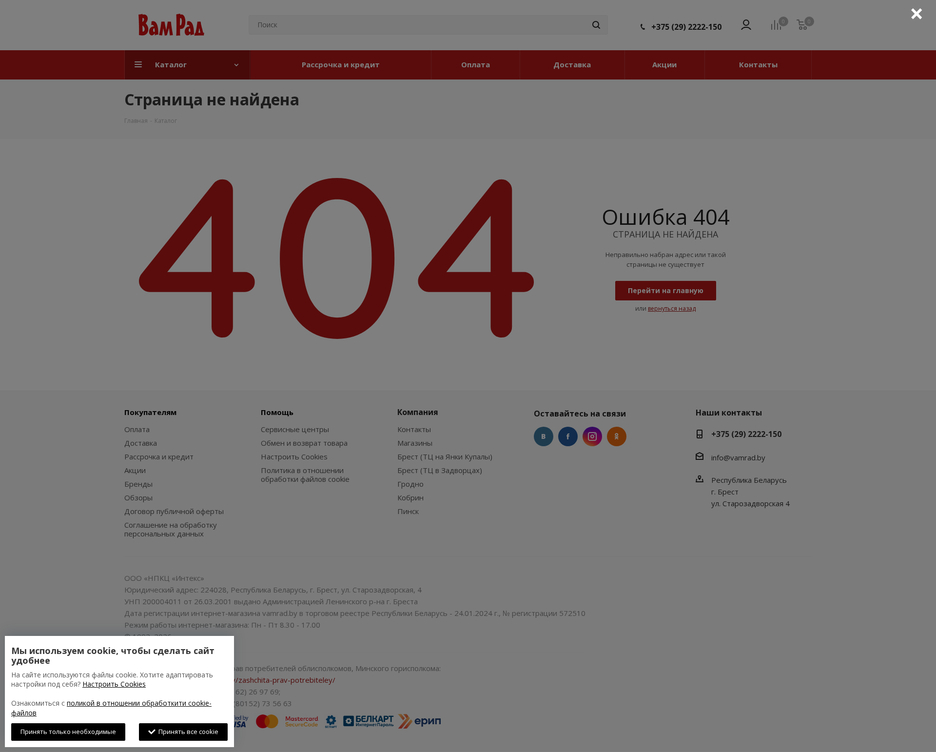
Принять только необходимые (68, 731)
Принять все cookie (187, 731)
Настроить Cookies (114, 684)
